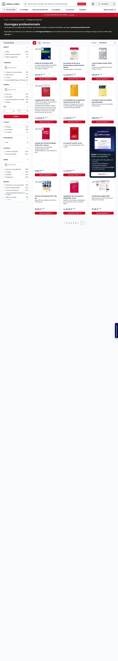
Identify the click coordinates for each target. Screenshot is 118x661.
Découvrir (101, 174)
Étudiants (82, 10)
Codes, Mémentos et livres (17, 19)
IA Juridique (24, 10)
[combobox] (55, 4)
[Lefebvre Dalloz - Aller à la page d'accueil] (11, 4)
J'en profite (71, 15)
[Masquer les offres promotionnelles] (116, 15)
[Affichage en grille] (34, 43)
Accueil (6, 19)
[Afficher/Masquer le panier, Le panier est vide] (114, 4)
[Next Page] (82, 223)
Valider (16, 116)
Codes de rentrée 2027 (40, 10)
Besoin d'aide (108, 10)
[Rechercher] (80, 4)
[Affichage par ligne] (39, 43)
